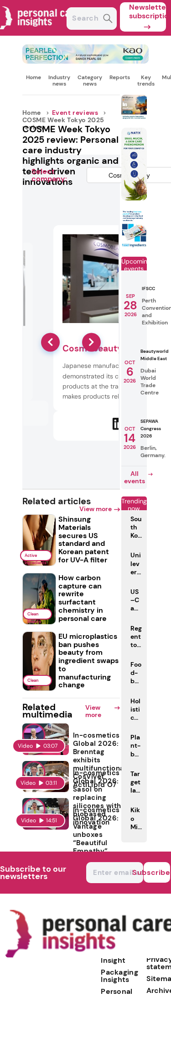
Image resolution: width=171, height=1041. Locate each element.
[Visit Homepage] (40, 33)
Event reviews (75, 112)
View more (95, 508)
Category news (90, 80)
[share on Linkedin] (118, 424)
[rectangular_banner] (134, 245)
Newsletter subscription (147, 11)
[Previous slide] (50, 342)
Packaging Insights (119, 976)
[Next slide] (91, 342)
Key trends (146, 80)
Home (33, 77)
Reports (119, 77)
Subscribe (157, 872)
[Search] (107, 19)
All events (134, 477)
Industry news (59, 80)
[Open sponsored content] (85, 61)
